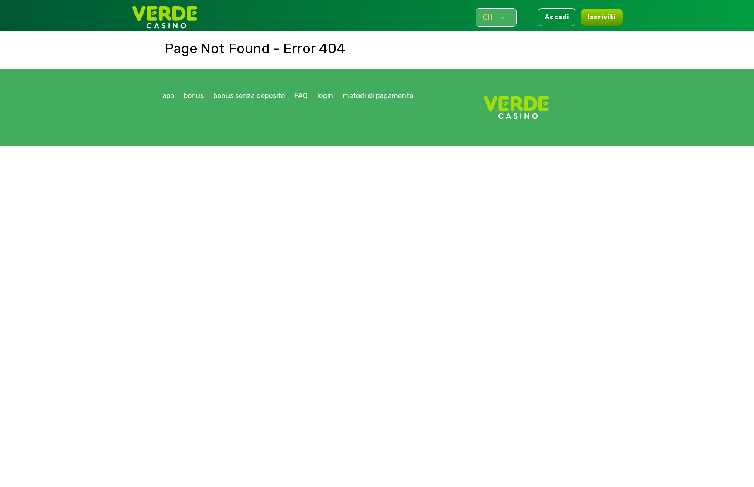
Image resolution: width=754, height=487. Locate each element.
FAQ (301, 96)
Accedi (557, 17)
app (168, 96)
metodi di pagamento (378, 96)
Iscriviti (602, 17)
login (325, 96)
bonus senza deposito (249, 96)
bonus (194, 96)
